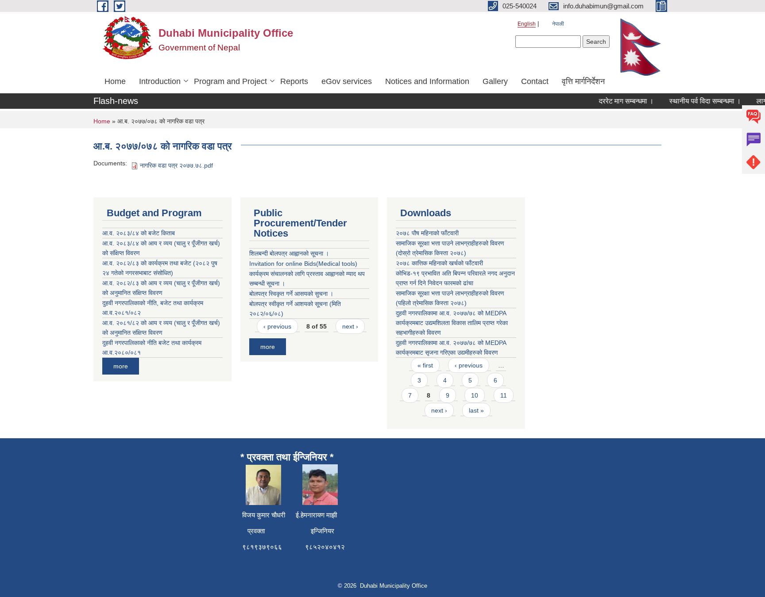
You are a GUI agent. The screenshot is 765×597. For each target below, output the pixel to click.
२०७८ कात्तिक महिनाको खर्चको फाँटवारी (439, 263)
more (120, 366)
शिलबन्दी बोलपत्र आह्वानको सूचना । (289, 253)
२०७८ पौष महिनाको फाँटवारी (427, 233)
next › (350, 326)
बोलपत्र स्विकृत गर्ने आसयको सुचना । (291, 293)
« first (425, 365)
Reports (294, 81)
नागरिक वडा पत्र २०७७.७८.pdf (176, 165)
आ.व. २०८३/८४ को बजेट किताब (138, 233)
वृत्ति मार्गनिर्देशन (583, 81)
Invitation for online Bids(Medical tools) (303, 263)
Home (115, 81)
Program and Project (230, 81)
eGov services (346, 81)
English (527, 24)
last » (476, 410)
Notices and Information (427, 81)
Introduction (160, 81)
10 (474, 395)
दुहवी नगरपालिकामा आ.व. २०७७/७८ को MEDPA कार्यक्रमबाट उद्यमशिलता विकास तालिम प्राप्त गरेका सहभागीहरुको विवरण (452, 323)
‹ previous (277, 326)
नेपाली (558, 24)
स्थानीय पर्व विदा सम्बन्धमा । (699, 101)
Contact (535, 81)
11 (503, 395)
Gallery (495, 81)
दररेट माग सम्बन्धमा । (620, 101)
